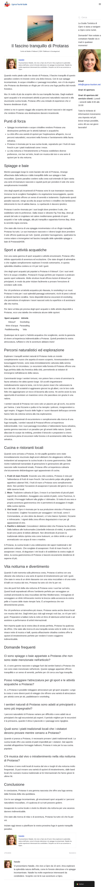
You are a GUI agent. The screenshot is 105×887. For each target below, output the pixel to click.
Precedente (8, 853)
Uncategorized (55, 51)
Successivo (72, 853)
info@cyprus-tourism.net (89, 84)
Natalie (29, 51)
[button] (100, 4)
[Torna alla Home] (15, 4)
